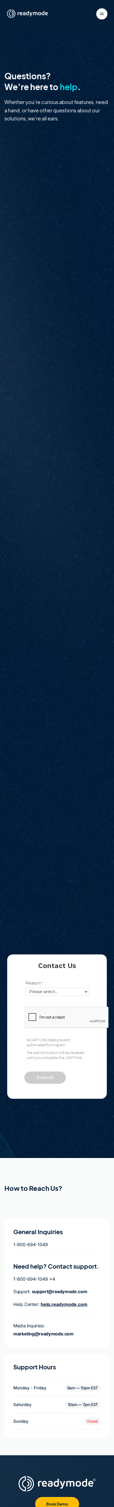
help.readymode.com (64, 1304)
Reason (33, 983)
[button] (82, 1388)
